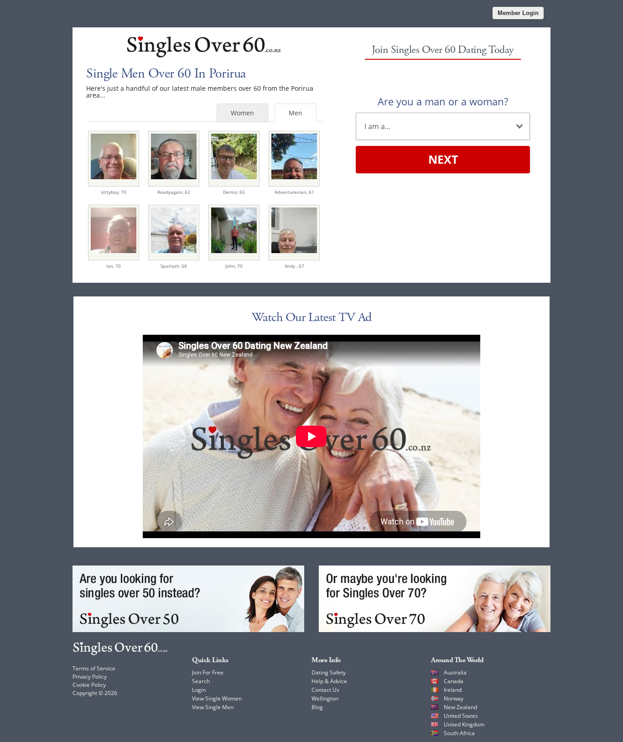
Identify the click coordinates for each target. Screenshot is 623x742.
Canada (453, 681)
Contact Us (325, 690)
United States (461, 716)
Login (199, 690)
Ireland (453, 690)
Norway (453, 698)
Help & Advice (329, 681)
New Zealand (460, 707)
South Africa (459, 733)
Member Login (518, 13)
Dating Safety (329, 672)
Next (443, 159)
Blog (317, 707)
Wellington (325, 698)
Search (201, 681)
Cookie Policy (89, 685)
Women (242, 113)
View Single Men (213, 707)
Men (295, 113)
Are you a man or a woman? (443, 101)
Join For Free (207, 672)
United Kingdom (464, 724)
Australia (455, 672)
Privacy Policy (90, 676)
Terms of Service (94, 668)
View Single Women (217, 698)
